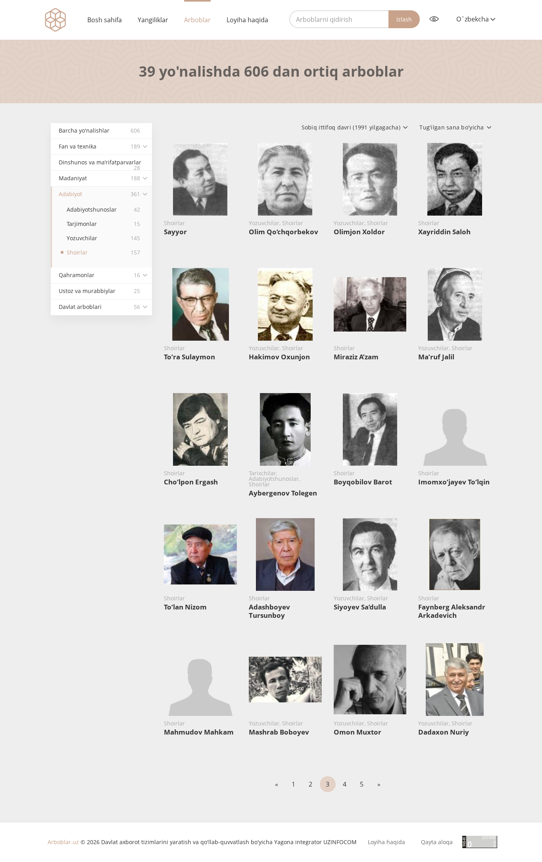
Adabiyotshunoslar (103, 209)
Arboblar (197, 19)
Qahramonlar (99, 275)
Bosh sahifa (104, 19)
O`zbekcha (473, 19)
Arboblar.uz (63, 842)
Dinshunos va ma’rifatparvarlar (100, 164)
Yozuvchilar (103, 238)
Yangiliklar (153, 19)
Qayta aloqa (437, 842)
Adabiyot (99, 194)
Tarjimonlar (103, 224)
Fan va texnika (99, 146)
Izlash (404, 19)
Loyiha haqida (247, 19)
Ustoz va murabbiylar (99, 291)
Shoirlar (103, 252)
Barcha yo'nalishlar (99, 130)
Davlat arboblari (99, 306)
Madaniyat (99, 178)
